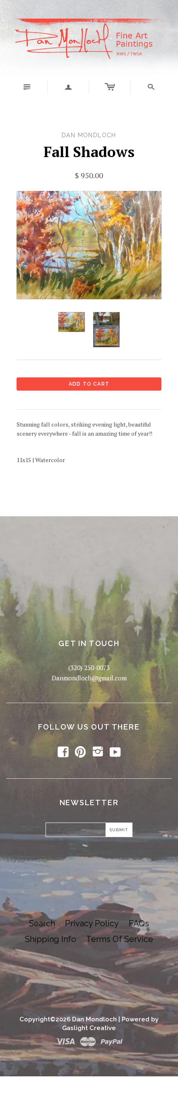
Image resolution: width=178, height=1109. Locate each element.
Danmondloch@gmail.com (89, 678)
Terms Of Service (119, 939)
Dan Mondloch (94, 1019)
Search (42, 923)
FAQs (139, 923)
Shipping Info (50, 939)
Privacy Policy (92, 923)
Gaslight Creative (89, 1028)
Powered (135, 1019)
